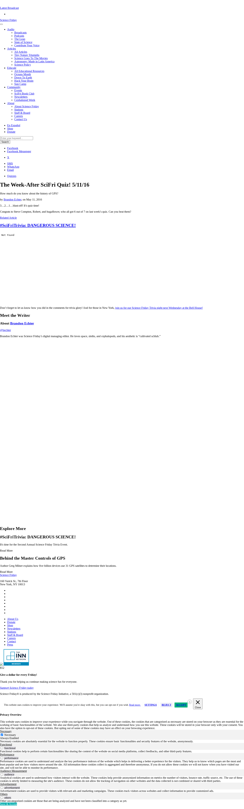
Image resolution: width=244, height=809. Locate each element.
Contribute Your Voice (26, 45)
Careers (18, 116)
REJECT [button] (166, 705)
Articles (11, 48)
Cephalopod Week (24, 100)
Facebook (12, 148)
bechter (5, 330)
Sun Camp (20, 83)
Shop (10, 128)
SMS (10, 163)
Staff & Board (22, 112)
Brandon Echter (12, 199)
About (10, 103)
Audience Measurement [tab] (13, 770)
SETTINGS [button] (151, 705)
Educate (11, 67)
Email (10, 169)
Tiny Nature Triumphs (26, 55)
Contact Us (20, 119)
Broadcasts (20, 32)
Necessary (10, 734)
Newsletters (21, 96)
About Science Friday (26, 106)
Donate (11, 131)
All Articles (20, 51)
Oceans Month (22, 74)
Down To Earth (23, 77)
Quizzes (11, 175)
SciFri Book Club (24, 93)
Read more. (135, 705)
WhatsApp (13, 166)
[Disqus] (122, 385)
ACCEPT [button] (181, 705)
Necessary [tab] (6, 731)
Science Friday (8, 20)
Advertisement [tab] (8, 784)
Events (18, 90)
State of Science (23, 42)
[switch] (2, 748)
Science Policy (22, 64)
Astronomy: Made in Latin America (34, 61)
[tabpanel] (122, 741)
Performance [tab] (7, 754)
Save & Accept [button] (8, 804)
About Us (12, 618)
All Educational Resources (29, 71)
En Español (13, 125)
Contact (11, 641)
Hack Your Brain (23, 80)
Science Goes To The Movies (31, 58)
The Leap (19, 38)
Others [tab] (4, 794)
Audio (10, 29)
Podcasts (19, 35)
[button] (9, 7)
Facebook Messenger (19, 151)
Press (10, 644)
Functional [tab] (6, 744)
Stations (18, 109)
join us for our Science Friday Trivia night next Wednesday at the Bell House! (159, 307)
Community (14, 87)
